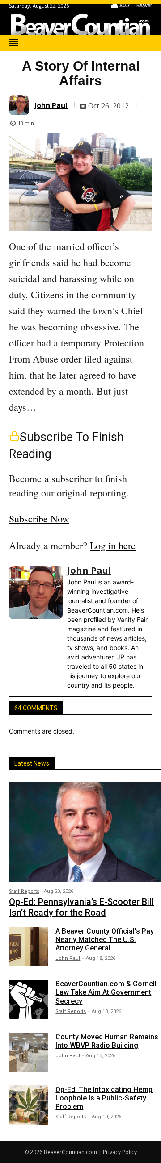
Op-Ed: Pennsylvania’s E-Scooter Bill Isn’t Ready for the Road (81, 907)
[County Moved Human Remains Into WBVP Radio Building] (28, 1052)
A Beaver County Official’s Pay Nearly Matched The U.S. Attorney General (104, 939)
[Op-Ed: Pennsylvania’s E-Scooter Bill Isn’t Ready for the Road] (85, 832)
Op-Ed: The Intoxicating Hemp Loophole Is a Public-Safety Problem (104, 1098)
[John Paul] (20, 105)
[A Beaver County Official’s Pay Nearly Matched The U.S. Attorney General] (28, 946)
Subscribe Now (39, 518)
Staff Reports (24, 891)
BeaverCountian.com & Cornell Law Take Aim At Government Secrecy (106, 992)
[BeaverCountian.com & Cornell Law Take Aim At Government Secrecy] (28, 999)
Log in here (113, 545)
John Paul (51, 105)
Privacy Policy (120, 1152)
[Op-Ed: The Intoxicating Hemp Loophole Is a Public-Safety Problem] (28, 1105)
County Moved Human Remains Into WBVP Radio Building (106, 1041)
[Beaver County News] (80, 24)
